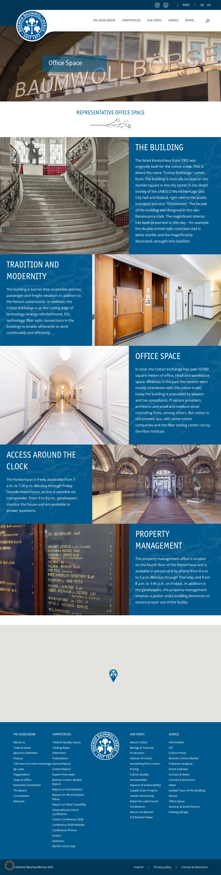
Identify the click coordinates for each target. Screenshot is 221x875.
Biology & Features (142, 748)
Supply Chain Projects (144, 790)
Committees (21, 796)
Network (19, 801)
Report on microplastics (67, 789)
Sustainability (138, 780)
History (18, 758)
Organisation (21, 774)
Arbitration (59, 753)
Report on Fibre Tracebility (69, 804)
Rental (190, 20)
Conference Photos (64, 830)
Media (186, 4)
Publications (60, 758)
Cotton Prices (177, 753)
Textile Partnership (142, 796)
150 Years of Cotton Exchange (32, 764)
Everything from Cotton (145, 764)
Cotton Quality (139, 774)
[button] (9, 865)
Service (173, 20)
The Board (20, 790)
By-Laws (18, 769)
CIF (171, 748)
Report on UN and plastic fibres (68, 797)
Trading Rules (60, 748)
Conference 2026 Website (68, 825)
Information (176, 742)
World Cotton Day (63, 846)
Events (56, 835)
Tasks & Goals (22, 748)
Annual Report (61, 764)
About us (19, 742)
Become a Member (25, 753)
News (172, 785)
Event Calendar (178, 769)
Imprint (139, 867)
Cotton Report (61, 769)
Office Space (177, 801)
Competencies (131, 20)
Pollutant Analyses (181, 764)
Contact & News (179, 774)
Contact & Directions (182, 780)
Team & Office (22, 780)
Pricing (134, 769)
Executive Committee (27, 785)
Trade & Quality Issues (66, 742)
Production (137, 753)
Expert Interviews (63, 774)
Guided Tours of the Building (187, 790)
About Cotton (139, 742)
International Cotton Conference (65, 812)
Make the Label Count (144, 801)
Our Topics (154, 20)
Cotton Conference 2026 (67, 819)
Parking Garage (178, 812)
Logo (110, 734)
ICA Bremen (137, 807)
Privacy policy (162, 867)
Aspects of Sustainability (145, 785)
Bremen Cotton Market (184, 758)
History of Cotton (141, 758)
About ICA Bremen (142, 812)
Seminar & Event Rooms (184, 807)
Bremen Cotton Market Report (67, 782)
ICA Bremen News (141, 817)
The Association (104, 20)
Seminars (58, 841)
